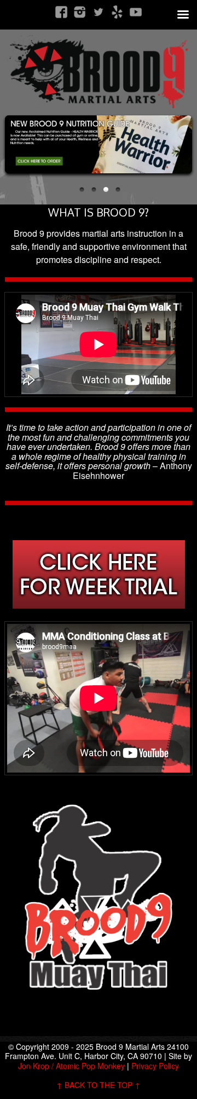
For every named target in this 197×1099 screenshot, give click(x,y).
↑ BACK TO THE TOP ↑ (98, 1084)
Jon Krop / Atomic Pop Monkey (71, 1065)
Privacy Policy (155, 1065)
